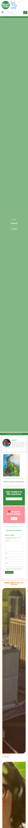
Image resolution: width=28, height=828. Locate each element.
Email (6, 558)
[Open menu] (2, 17)
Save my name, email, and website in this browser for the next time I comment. (15, 569)
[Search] (25, 12)
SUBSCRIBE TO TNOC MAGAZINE (14, 498)
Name (6, 553)
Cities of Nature (6, 754)
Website (6, 563)
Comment (7, 540)
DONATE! (14, 518)
